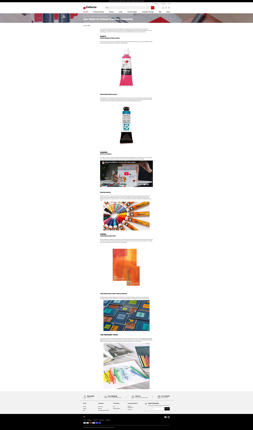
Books (168, 11)
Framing (111, 11)
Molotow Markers (105, 192)
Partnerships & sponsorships (103, 410)
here (145, 198)
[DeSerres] (89, 7)
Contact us (130, 409)
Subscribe (167, 408)
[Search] (152, 7)
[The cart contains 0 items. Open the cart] (169, 8)
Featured (85, 11)
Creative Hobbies (132, 11)
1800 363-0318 (130, 407)
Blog (88, 16)
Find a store (100, 406)
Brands (84, 406)
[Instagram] (169, 417)
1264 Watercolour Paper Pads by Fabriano (113, 293)
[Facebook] (165, 417)
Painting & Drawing (98, 11)
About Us (100, 408)
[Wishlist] (166, 8)
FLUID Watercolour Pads (107, 236)
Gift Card (156, 3)
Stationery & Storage (148, 11)
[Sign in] (163, 8)
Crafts (120, 11)
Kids (160, 11)
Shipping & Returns (116, 408)
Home (84, 16)
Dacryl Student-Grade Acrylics (110, 38)
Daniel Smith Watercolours (108, 94)
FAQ (114, 406)
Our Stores (163, 3)
